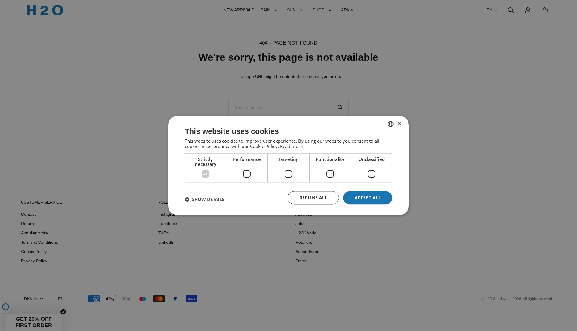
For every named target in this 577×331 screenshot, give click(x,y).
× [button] (399, 124)
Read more (291, 146)
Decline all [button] (313, 197)
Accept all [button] (368, 197)
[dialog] (288, 165)
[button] (204, 199)
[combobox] (391, 124)
